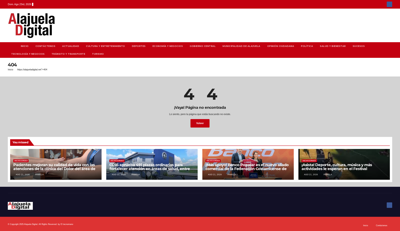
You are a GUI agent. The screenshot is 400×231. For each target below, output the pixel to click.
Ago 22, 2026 (119, 174)
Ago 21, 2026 (215, 174)
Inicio (25, 46)
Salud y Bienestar (333, 46)
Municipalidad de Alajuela (241, 46)
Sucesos (359, 46)
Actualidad (70, 46)
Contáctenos (45, 46)
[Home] (12, 46)
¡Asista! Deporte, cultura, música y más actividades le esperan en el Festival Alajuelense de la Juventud (337, 169)
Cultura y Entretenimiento (105, 46)
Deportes (139, 46)
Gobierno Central (203, 46)
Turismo (98, 54)
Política (307, 46)
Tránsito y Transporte (68, 54)
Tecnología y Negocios (28, 54)
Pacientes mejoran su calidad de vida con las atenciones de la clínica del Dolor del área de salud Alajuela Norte (54, 169)
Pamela (39, 174)
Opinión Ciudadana (280, 46)
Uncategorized (21, 161)
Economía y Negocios (167, 46)
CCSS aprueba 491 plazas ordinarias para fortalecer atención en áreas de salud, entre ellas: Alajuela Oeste (149, 169)
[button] (391, 50)
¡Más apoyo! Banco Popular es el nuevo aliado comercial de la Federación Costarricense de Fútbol (247, 169)
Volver (200, 123)
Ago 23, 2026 (23, 174)
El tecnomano (67, 224)
